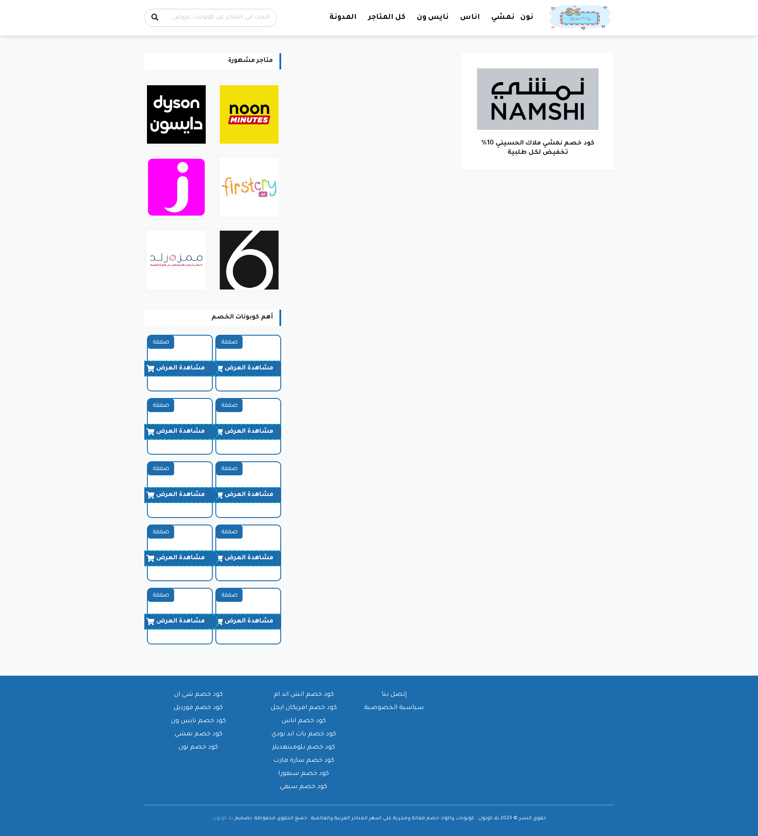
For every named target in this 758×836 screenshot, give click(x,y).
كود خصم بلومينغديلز (303, 747)
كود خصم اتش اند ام (304, 694)
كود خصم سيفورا (303, 774)
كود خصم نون (198, 747)
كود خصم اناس (304, 721)
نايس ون (433, 18)
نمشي (503, 18)
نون (526, 18)
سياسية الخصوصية (394, 708)
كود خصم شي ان (198, 694)
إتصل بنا (394, 694)
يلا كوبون (222, 818)
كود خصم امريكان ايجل (304, 708)
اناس (470, 18)
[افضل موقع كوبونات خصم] (581, 18)
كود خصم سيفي (303, 787)
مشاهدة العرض (249, 368)
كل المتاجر (386, 18)
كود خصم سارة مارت (303, 760)
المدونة (343, 18)
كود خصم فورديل (198, 708)
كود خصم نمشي (198, 734)
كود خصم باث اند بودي (304, 734)
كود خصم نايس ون (198, 721)
